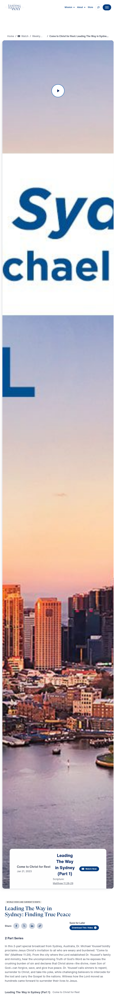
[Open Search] (98, 7)
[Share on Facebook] (16, 926)
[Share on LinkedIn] (32, 926)
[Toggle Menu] (107, 7)
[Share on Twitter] (24, 926)
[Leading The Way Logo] (14, 7)
